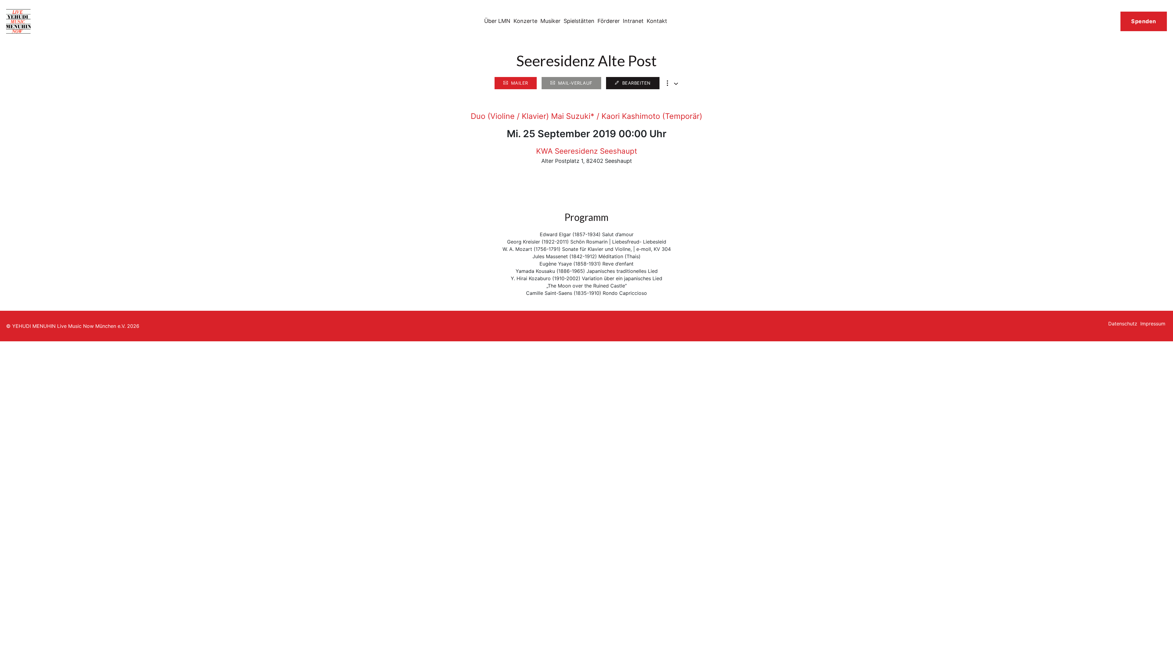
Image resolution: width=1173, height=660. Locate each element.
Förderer (608, 21)
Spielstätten (579, 21)
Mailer (519, 83)
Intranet (633, 21)
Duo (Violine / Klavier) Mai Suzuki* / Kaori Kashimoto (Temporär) (586, 116)
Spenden (1143, 21)
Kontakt (657, 21)
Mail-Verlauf (575, 83)
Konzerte (525, 21)
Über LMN (497, 21)
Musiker (550, 21)
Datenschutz (1122, 324)
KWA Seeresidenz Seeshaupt (586, 151)
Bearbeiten (636, 83)
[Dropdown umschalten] (676, 83)
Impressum (1152, 324)
